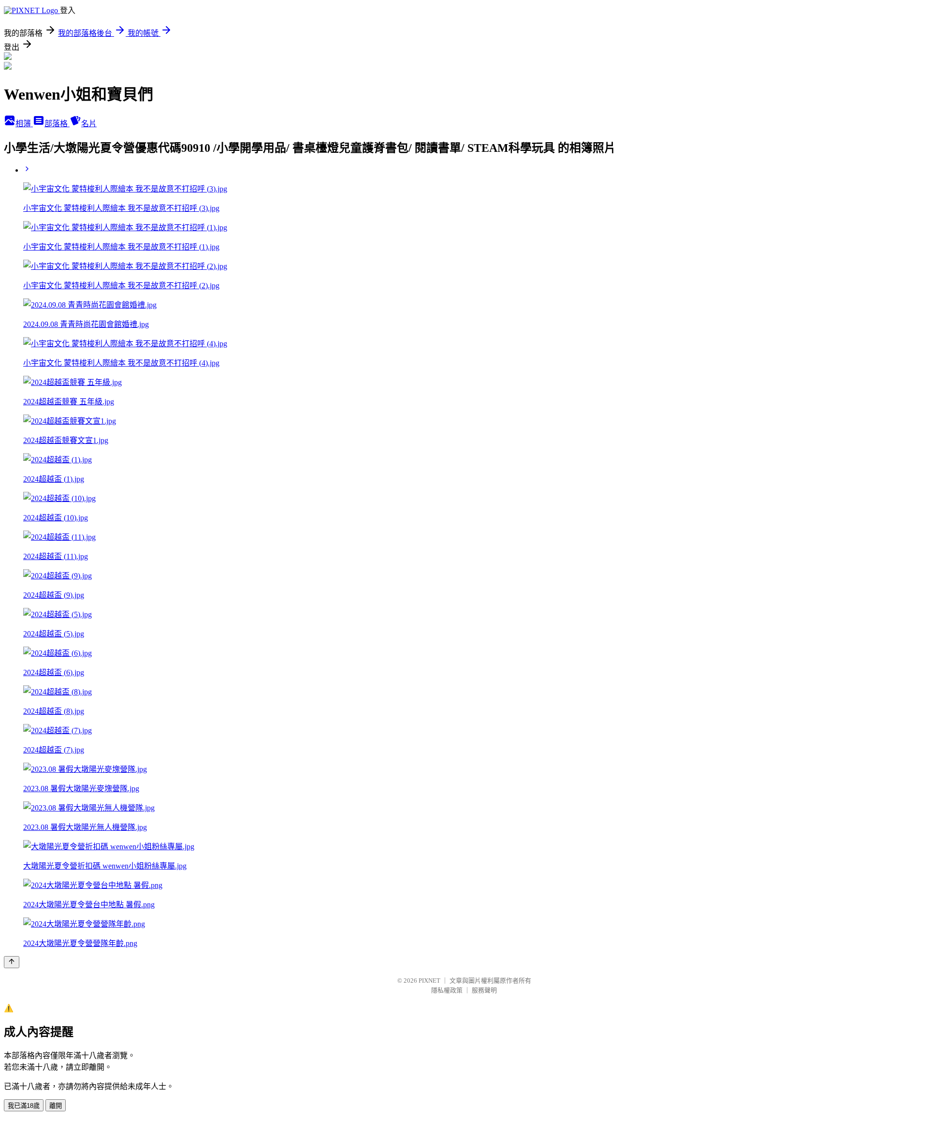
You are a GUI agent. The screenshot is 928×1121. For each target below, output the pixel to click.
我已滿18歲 (24, 1105)
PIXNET (429, 980)
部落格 (57, 123)
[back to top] (11, 962)
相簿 (24, 123)
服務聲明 (484, 990)
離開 (55, 1105)
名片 (89, 123)
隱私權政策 (447, 990)
